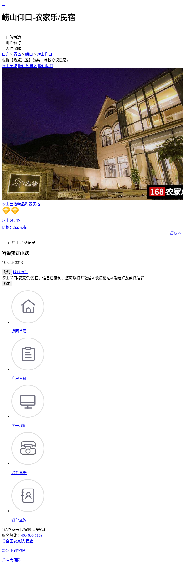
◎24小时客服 (13, 551)
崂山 (29, 54)
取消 (7, 272)
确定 (7, 284)
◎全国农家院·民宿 (18, 541)
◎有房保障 (11, 560)
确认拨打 (20, 272)
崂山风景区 (27, 66)
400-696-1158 (31, 535)
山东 (6, 54)
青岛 (17, 54)
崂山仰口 (44, 54)
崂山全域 (9, 66)
